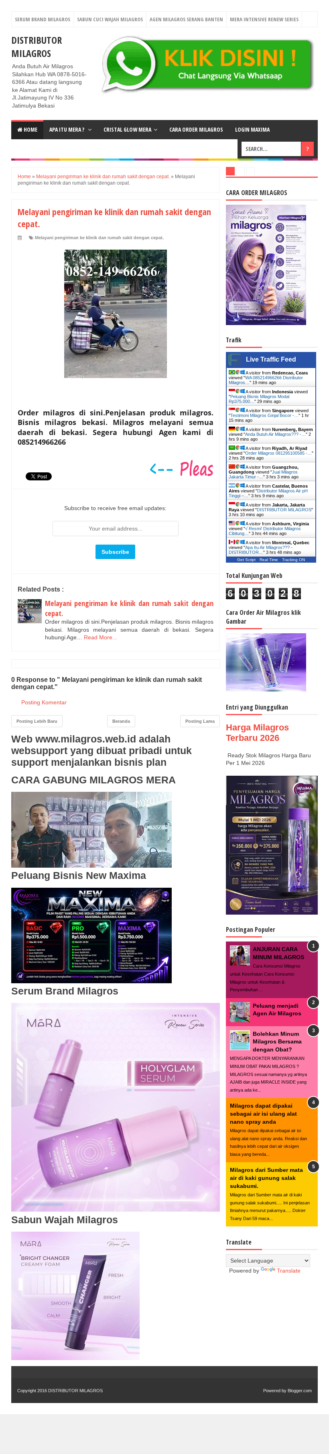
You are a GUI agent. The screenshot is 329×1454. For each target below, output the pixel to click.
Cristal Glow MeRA (127, 129)
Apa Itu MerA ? (67, 129)
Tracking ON (293, 559)
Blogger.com (300, 1390)
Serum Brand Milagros (42, 19)
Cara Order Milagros (196, 129)
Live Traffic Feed (271, 359)
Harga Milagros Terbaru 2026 (257, 732)
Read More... (100, 637)
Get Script (246, 559)
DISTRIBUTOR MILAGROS (36, 46)
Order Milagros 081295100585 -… (278, 453)
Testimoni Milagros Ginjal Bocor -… (264, 415)
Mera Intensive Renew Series (264, 19)
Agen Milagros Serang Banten (186, 19)
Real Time (269, 559)
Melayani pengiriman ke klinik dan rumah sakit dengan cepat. (99, 237)
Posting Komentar (44, 702)
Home (29, 129)
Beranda (121, 721)
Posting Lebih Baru (36, 721)
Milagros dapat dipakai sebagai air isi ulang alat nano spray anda (263, 1113)
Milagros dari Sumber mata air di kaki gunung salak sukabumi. (266, 1178)
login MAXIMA (252, 129)
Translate (289, 1270)
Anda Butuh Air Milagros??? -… (275, 434)
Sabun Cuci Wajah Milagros (110, 19)
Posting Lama (200, 721)
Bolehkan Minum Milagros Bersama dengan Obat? (277, 1042)
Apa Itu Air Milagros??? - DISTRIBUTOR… (260, 550)
